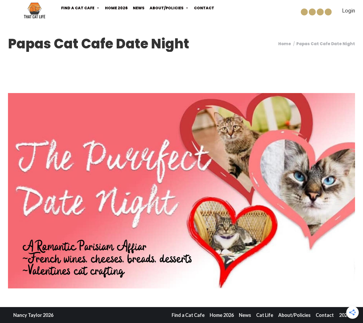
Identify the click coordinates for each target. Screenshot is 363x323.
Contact (204, 8)
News (138, 8)
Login (348, 10)
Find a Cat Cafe (77, 8)
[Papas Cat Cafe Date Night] (181, 190)
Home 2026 (116, 8)
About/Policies (166, 8)
